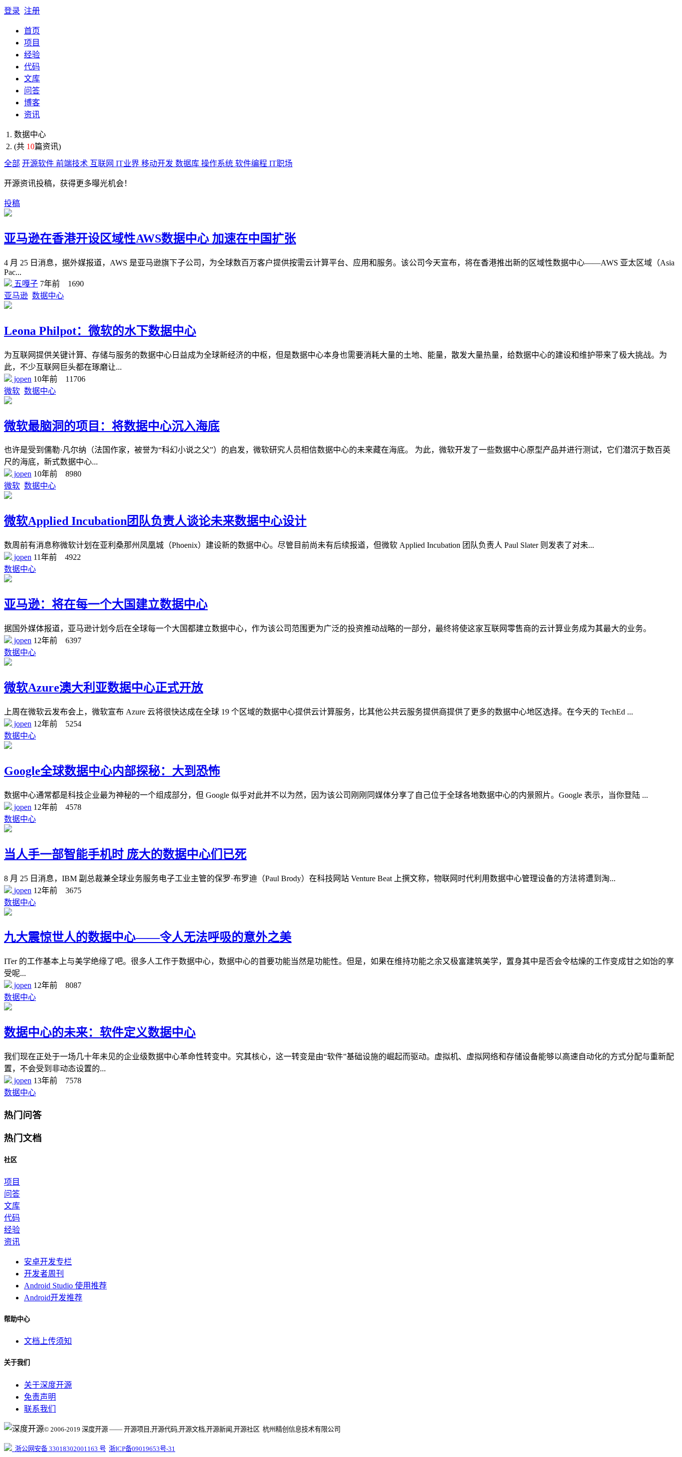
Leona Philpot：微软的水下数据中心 (100, 330)
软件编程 (252, 163)
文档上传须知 (48, 1341)
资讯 (32, 114)
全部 (12, 163)
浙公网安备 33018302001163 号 (59, 1449)
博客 (32, 102)
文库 (32, 78)
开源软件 (39, 163)
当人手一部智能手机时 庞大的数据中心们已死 (125, 854)
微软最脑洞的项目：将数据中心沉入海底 (112, 426)
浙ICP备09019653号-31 (142, 1449)
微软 (12, 391)
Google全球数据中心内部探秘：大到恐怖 (112, 770)
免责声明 (40, 1397)
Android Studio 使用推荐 (65, 1285)
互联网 (103, 163)
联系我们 (40, 1409)
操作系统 (218, 163)
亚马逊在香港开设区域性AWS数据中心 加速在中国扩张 (150, 238)
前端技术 (73, 163)
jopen (21, 379)
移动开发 (158, 163)
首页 (32, 30)
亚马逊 (16, 295)
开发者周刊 (44, 1273)
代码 (32, 66)
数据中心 (48, 295)
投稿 (12, 203)
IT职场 (281, 163)
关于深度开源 (48, 1385)
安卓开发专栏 (48, 1261)
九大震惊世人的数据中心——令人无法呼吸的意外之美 (148, 937)
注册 (32, 10)
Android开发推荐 (53, 1297)
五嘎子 (25, 283)
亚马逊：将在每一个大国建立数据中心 (106, 604)
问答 (32, 90)
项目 (32, 42)
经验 (32, 54)
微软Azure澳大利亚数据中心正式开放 (103, 687)
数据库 (188, 163)
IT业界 (128, 163)
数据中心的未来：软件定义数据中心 (100, 1032)
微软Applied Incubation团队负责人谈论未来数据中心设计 (155, 520)
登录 (12, 10)
